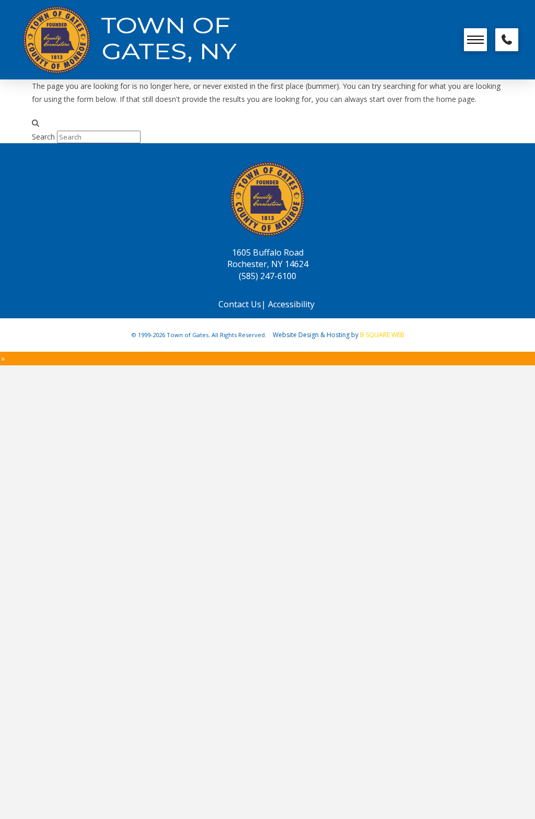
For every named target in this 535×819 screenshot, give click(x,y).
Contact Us (239, 304)
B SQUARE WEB (382, 334)
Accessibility (292, 304)
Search (43, 137)
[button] (475, 39)
